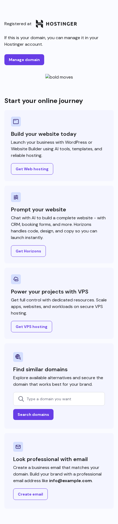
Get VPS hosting (31, 326)
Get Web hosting (32, 168)
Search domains (33, 414)
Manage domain (24, 59)
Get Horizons (28, 251)
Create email (30, 494)
